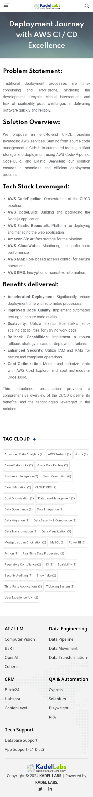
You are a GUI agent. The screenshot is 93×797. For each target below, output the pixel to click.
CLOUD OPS (45, 487)
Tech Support (19, 730)
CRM (10, 679)
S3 (49, 564)
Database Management (56, 498)
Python (11, 553)
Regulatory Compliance (23, 564)
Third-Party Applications (23, 586)
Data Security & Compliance (55, 520)
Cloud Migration (18, 487)
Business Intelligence (21, 476)
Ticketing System (60, 586)
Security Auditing (18, 575)
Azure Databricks (19, 465)
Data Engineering (68, 629)
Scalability (67, 564)
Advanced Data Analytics (24, 454)
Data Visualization (56, 531)
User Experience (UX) (21, 597)
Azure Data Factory (52, 465)
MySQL (57, 542)
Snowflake (46, 575)
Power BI (77, 542)
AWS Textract (59, 454)
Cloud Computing (56, 476)
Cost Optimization (19, 498)
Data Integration (50, 509)
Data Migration (17, 520)
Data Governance (19, 509)
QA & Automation (68, 679)
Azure (81, 454)
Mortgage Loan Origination (25, 542)
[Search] (87, 5)
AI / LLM (14, 629)
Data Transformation (21, 531)
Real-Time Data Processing (43, 553)
